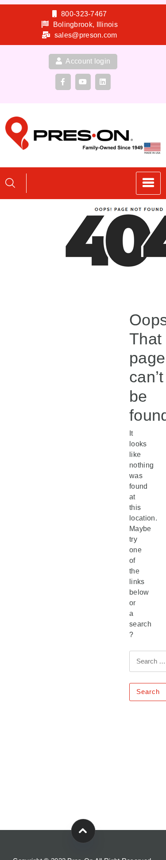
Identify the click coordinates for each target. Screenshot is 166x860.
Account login (87, 61)
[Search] (10, 183)
